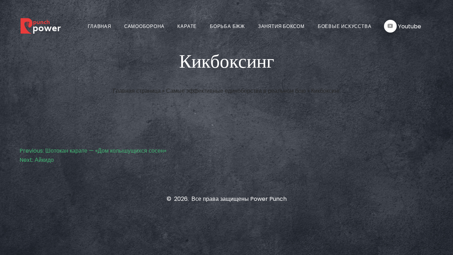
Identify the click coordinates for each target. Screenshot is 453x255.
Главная (99, 26)
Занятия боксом (281, 26)
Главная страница (137, 91)
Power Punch (268, 199)
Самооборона (144, 26)
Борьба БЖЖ (227, 26)
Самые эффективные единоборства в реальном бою (236, 91)
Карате (187, 26)
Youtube (409, 26)
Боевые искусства (344, 26)
